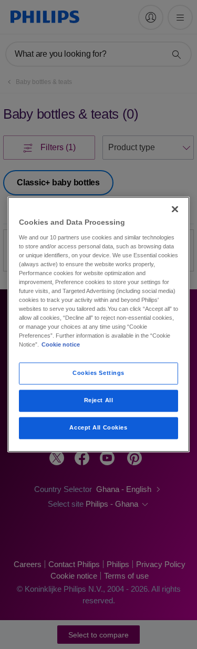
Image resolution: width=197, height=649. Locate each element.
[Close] (174, 209)
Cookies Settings (98, 373)
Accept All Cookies (98, 428)
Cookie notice (61, 345)
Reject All (98, 400)
